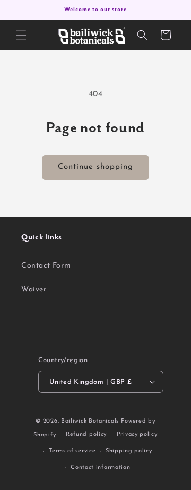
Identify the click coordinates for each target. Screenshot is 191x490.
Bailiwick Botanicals (90, 421)
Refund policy (86, 434)
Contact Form (46, 266)
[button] (21, 35)
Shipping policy (129, 451)
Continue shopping (95, 167)
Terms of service (72, 451)
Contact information (100, 467)
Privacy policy (137, 434)
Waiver (34, 290)
